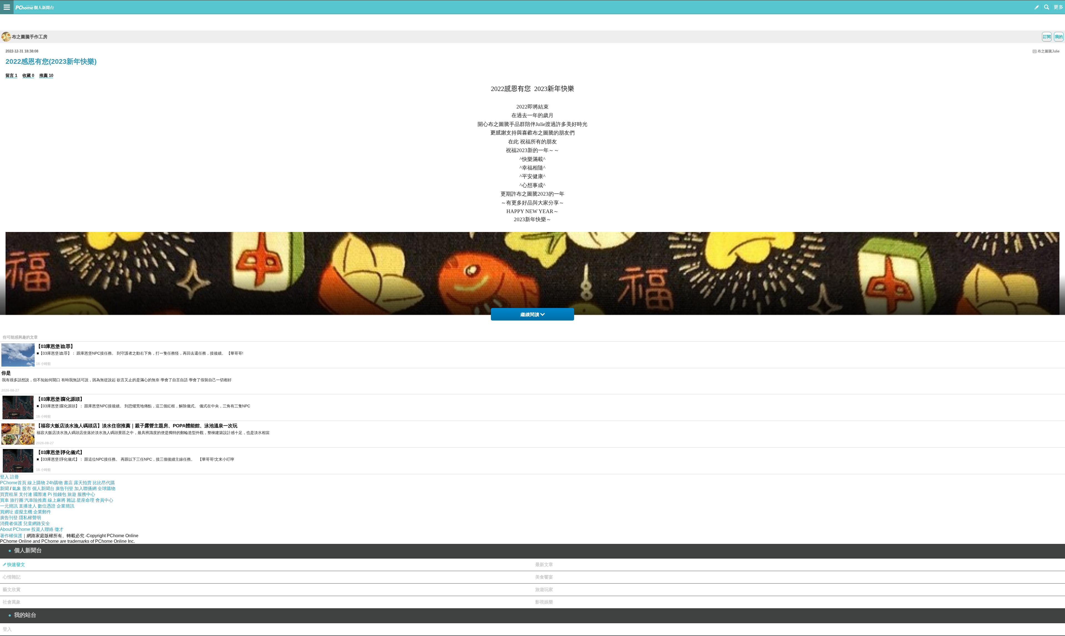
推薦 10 (46, 75)
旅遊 (71, 494)
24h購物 (54, 482)
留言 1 (11, 75)
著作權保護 (11, 535)
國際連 (40, 494)
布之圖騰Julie (1048, 51)
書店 (68, 482)
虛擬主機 (23, 511)
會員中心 (104, 500)
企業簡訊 (65, 506)
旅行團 (16, 500)
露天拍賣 (83, 482)
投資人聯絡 (42, 529)
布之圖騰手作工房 (29, 36)
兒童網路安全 (36, 523)
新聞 (4, 488)
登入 (4, 477)
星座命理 (85, 500)
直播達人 (28, 506)
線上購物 (36, 482)
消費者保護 (11, 523)
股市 (26, 488)
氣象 (16, 488)
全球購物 (106, 488)
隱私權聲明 (30, 517)
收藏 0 (28, 75)
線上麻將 (56, 500)
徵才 (59, 529)
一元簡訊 (9, 506)
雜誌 (71, 500)
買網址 (6, 511)
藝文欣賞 (12, 589)
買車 (4, 500)
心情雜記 (12, 577)
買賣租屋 (9, 494)
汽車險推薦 (35, 500)
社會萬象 (12, 602)
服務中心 (86, 494)
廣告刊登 (64, 488)
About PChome (15, 529)
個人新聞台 (43, 488)
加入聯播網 (85, 488)
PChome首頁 (13, 482)
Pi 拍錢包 (57, 494)
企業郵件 (42, 511)
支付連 (25, 494)
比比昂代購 (104, 482)
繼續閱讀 (530, 314)
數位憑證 (46, 506)
